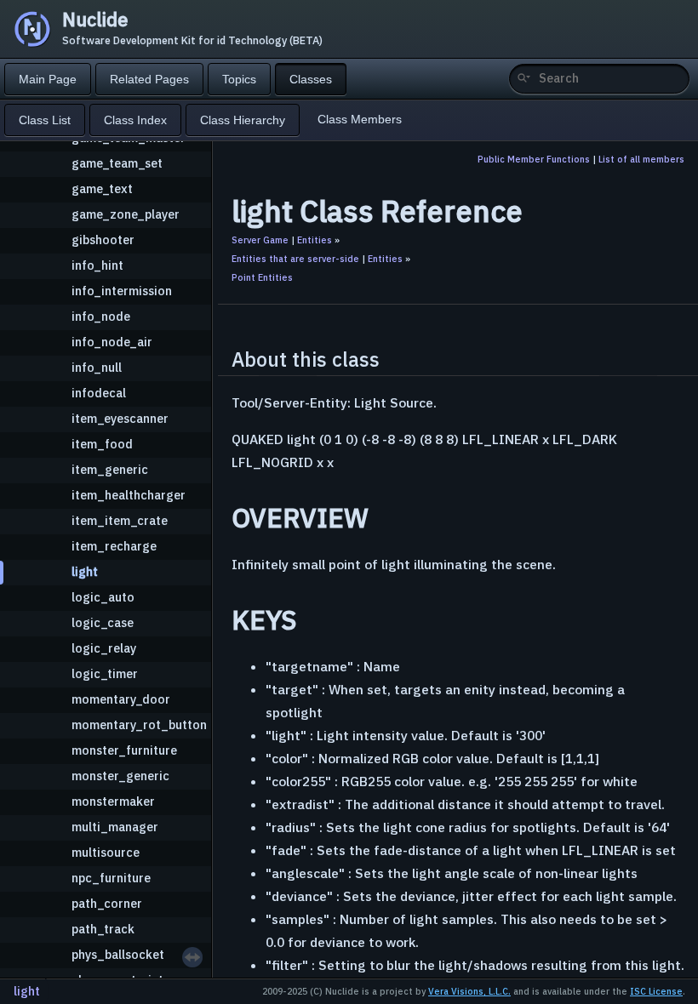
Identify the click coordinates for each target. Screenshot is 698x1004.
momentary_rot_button (139, 724)
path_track (103, 929)
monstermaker (113, 801)
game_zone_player (126, 214)
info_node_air (112, 342)
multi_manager (115, 827)
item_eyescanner (120, 418)
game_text (102, 188)
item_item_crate (120, 520)
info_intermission (122, 290)
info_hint (97, 265)
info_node (101, 316)
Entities (314, 240)
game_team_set (117, 163)
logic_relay (104, 648)
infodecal (99, 393)
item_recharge (114, 546)
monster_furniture (124, 750)
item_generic (110, 469)
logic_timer (105, 673)
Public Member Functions (534, 159)
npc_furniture (111, 878)
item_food (102, 444)
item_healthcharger (129, 495)
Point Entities (262, 277)
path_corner (107, 903)
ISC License (656, 991)
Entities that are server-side (295, 259)
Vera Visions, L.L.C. (469, 991)
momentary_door (121, 699)
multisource (106, 852)
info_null (97, 367)
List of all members (641, 159)
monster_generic (120, 775)
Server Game (260, 240)
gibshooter (103, 239)
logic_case (103, 622)
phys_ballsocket (118, 954)
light (85, 571)
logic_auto (103, 597)
